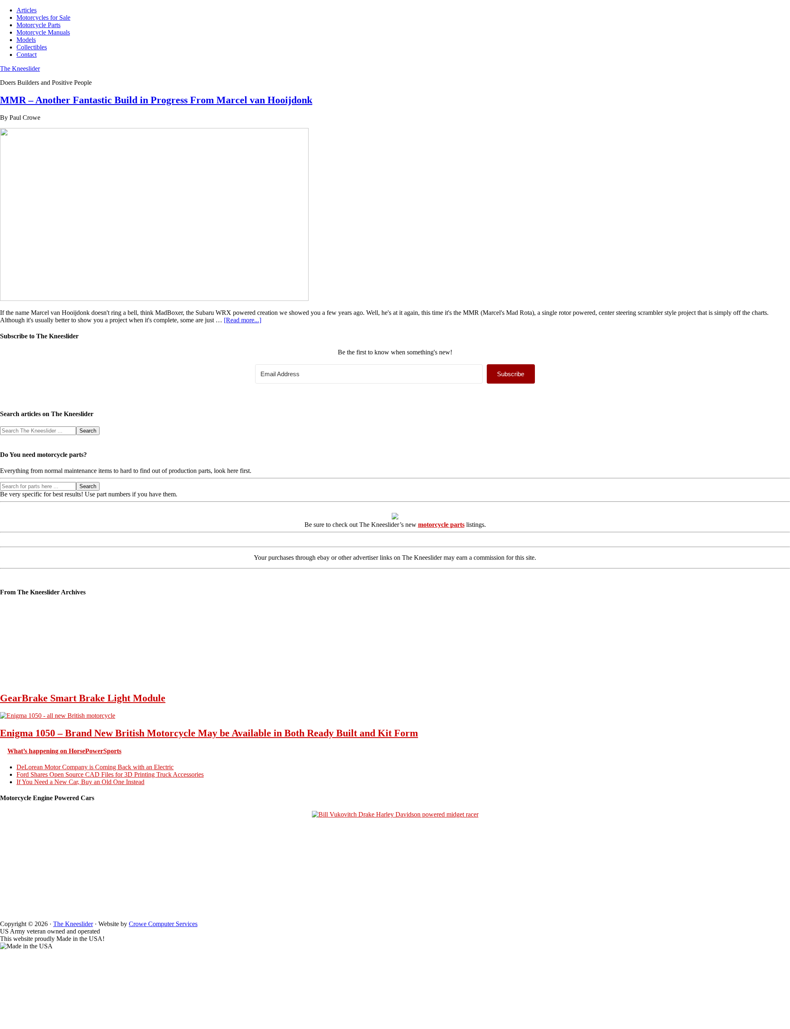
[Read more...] (242, 320)
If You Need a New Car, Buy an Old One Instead (80, 781)
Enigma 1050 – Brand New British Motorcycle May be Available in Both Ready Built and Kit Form (209, 733)
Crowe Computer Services (163, 923)
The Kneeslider (20, 68)
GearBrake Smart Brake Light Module (82, 698)
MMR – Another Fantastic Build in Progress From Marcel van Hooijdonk (156, 100)
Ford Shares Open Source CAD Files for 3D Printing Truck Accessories (110, 774)
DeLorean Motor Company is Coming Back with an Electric (95, 767)
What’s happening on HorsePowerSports (64, 750)
